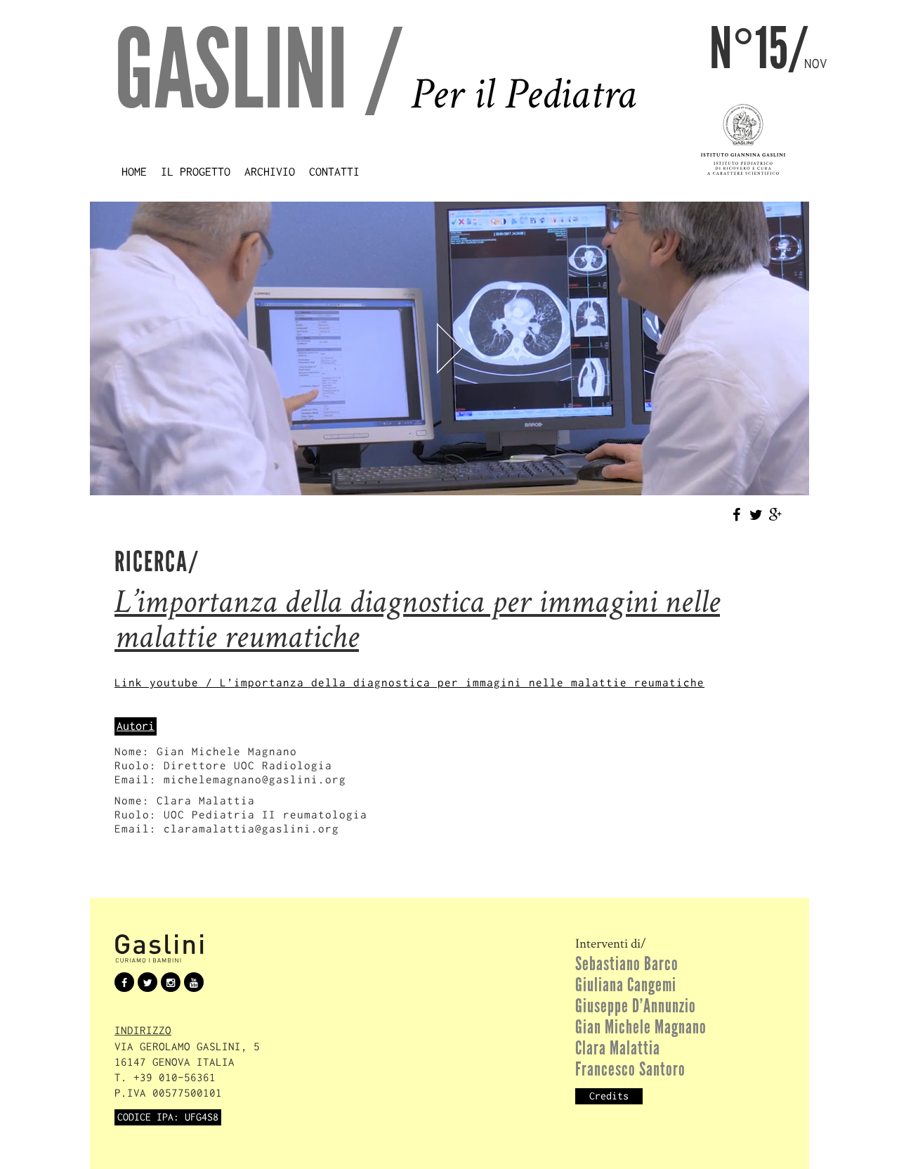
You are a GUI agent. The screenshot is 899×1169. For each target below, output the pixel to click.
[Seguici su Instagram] (171, 981)
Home (134, 171)
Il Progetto (195, 171)
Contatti (334, 171)
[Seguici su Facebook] (124, 981)
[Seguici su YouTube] (194, 981)
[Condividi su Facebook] (736, 514)
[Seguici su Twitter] (147, 981)
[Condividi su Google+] (775, 514)
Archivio (269, 171)
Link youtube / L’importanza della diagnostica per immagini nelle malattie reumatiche (409, 682)
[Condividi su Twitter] (755, 514)
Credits (609, 1096)
